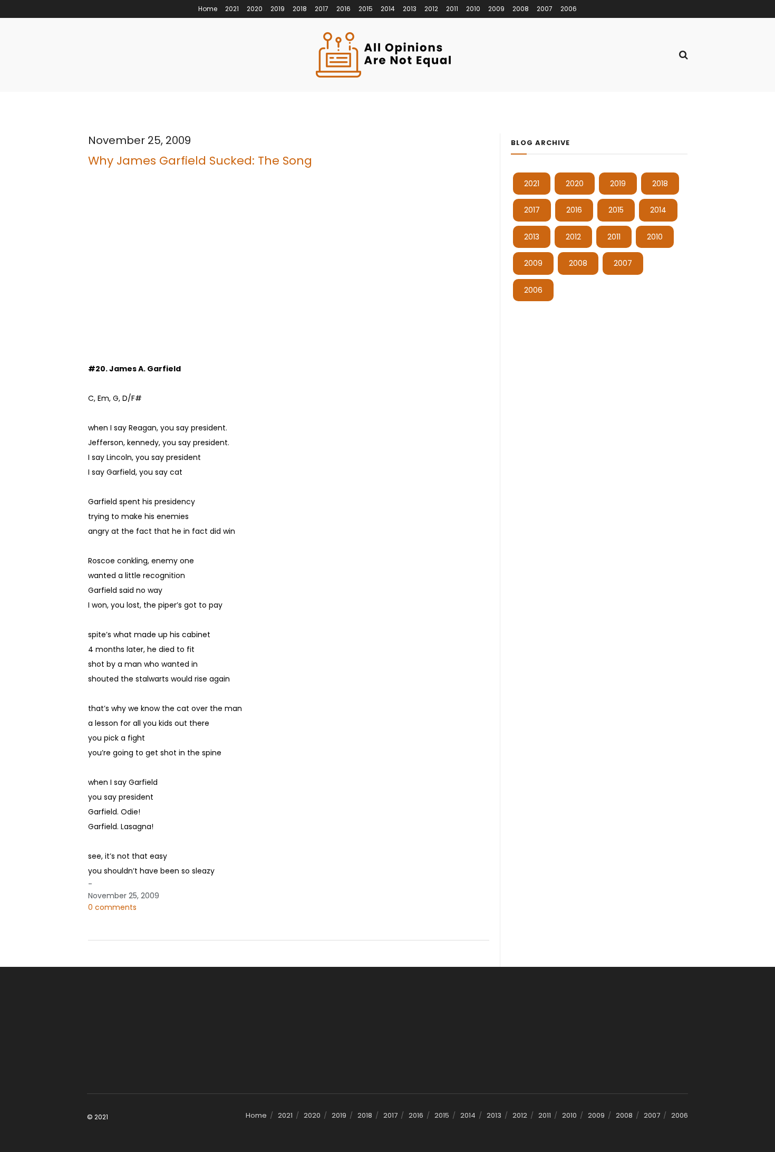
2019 (277, 8)
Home (207, 8)
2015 (366, 8)
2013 (409, 8)
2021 (232, 8)
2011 (452, 8)
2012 (431, 8)
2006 (568, 8)
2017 (321, 8)
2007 (545, 8)
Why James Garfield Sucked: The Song (200, 160)
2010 (473, 8)
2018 (300, 8)
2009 (496, 8)
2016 (343, 8)
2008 (520, 8)
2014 (388, 8)
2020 (255, 8)
